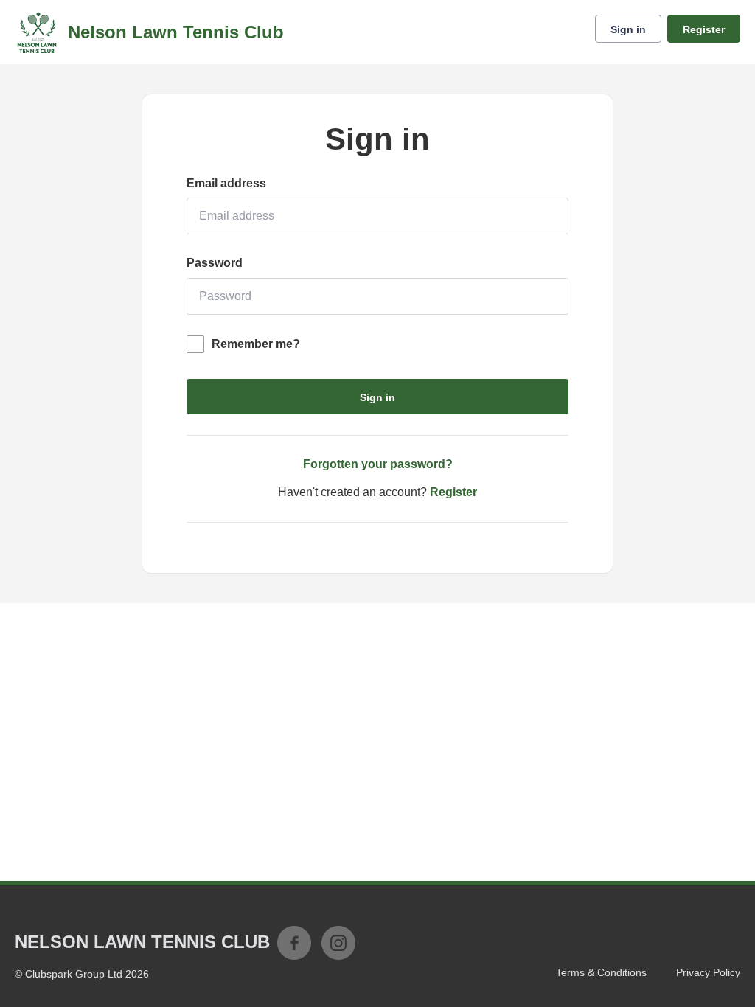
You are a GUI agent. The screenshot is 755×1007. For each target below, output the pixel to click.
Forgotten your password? (378, 464)
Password (215, 263)
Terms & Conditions (601, 972)
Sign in (628, 29)
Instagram (338, 943)
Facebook (294, 943)
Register (704, 29)
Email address (226, 183)
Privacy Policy (708, 972)
